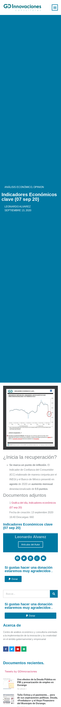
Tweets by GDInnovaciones (21, 671)
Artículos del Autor (30, 544)
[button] (55, 7)
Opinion (38, 187)
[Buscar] (54, 594)
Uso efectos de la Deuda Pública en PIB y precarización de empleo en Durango (36, 682)
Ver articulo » (22, 689)
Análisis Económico (18, 187)
